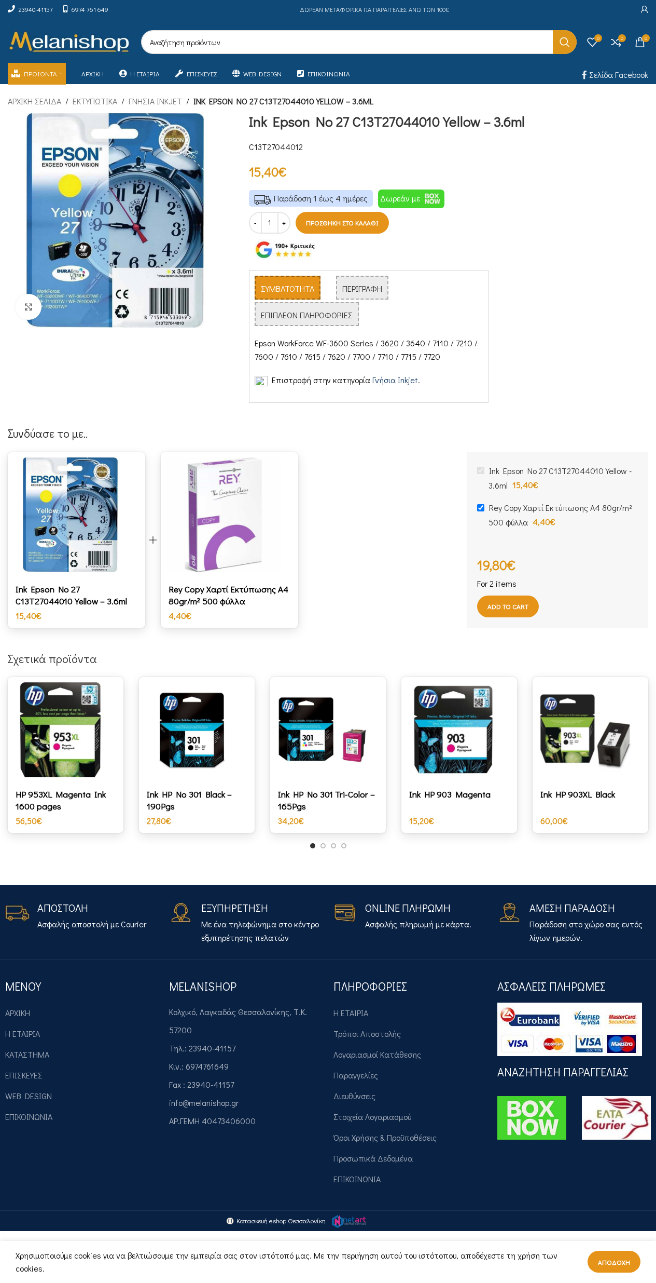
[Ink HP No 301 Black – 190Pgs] (197, 729)
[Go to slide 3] (333, 845)
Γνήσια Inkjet (395, 379)
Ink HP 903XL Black (577, 794)
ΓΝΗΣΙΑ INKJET (155, 101)
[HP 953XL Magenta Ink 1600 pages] (65, 729)
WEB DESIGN (28, 1095)
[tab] (287, 288)
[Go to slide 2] (323, 845)
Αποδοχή (614, 1262)
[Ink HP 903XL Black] (590, 729)
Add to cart (507, 606)
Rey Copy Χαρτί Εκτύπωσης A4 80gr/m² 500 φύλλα (228, 594)
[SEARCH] (565, 42)
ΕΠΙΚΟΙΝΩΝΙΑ (28, 1116)
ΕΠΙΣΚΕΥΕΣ (24, 1075)
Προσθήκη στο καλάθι (342, 222)
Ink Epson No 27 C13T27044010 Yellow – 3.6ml (71, 594)
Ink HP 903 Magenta (450, 794)
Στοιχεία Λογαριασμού (372, 1116)
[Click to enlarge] (28, 307)
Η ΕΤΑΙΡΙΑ (22, 1033)
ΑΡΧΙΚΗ (17, 1012)
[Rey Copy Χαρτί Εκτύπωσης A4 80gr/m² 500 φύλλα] (229, 514)
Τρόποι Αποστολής (367, 1033)
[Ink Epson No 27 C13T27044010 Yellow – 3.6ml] (76, 514)
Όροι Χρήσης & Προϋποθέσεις (385, 1137)
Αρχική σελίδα (34, 101)
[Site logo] (69, 40)
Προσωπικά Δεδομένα (373, 1158)
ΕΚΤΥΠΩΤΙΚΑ (95, 101)
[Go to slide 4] (343, 845)
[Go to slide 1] (312, 845)
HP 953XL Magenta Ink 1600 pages (61, 800)
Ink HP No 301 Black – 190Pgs (189, 800)
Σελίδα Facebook (617, 74)
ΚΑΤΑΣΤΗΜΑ (27, 1054)
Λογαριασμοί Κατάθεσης (377, 1054)
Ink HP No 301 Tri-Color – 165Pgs (326, 800)
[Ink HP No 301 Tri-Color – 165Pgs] (328, 729)
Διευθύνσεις (354, 1095)
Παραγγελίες (355, 1075)
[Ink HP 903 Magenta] (459, 729)
